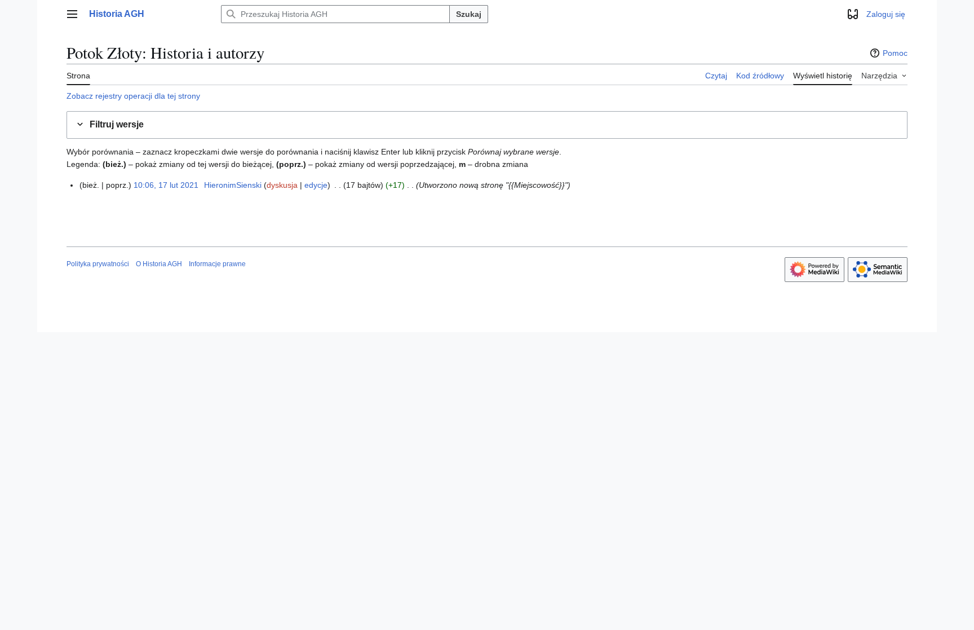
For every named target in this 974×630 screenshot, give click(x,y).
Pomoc (895, 53)
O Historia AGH (159, 264)
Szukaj (468, 14)
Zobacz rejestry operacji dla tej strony (133, 95)
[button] (72, 14)
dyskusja (282, 185)
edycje (315, 185)
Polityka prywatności (98, 264)
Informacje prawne (217, 264)
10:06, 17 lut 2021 (166, 185)
